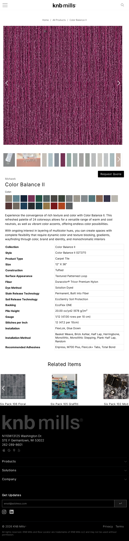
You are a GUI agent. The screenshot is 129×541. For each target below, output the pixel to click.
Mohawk (10, 178)
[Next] (118, 89)
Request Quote (110, 174)
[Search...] (123, 5)
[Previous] (7, 89)
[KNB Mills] (64, 5)
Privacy (108, 526)
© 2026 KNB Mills (14, 526)
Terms (120, 526)
